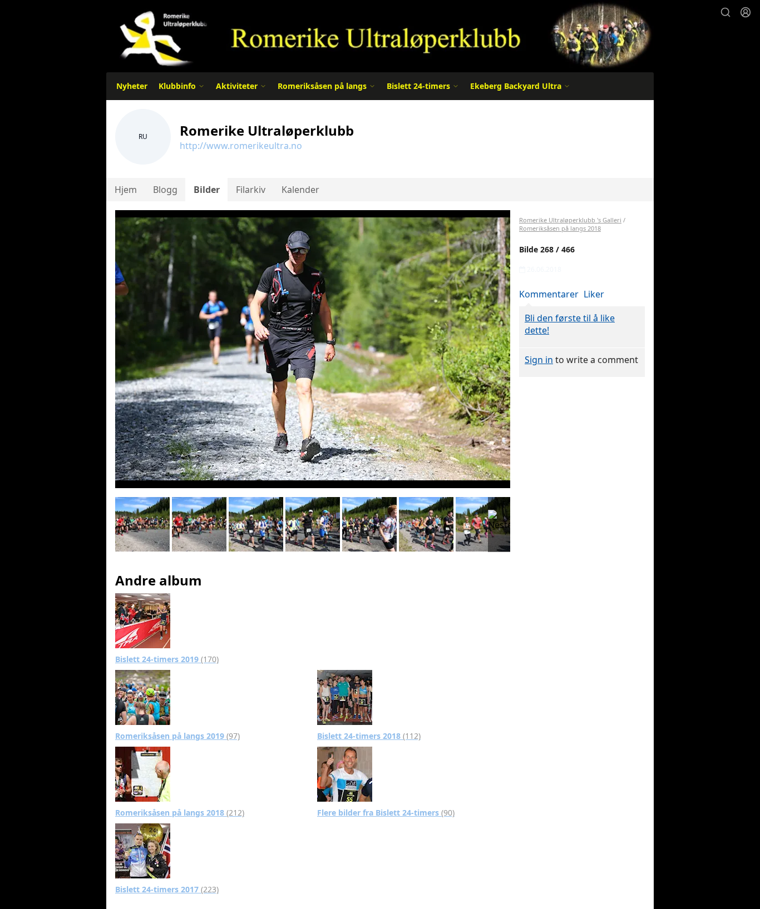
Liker (594, 294)
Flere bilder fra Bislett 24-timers (386, 812)
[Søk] (725, 12)
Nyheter (131, 86)
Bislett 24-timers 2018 (369, 736)
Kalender (300, 189)
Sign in (539, 360)
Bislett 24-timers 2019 (167, 659)
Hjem (126, 189)
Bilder (207, 189)
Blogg (165, 189)
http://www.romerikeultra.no (241, 146)
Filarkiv (250, 189)
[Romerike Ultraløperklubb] (380, 34)
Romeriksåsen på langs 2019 (177, 736)
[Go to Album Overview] (142, 620)
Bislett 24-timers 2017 (167, 889)
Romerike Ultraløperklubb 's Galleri (570, 220)
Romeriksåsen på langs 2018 (179, 812)
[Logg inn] (746, 12)
